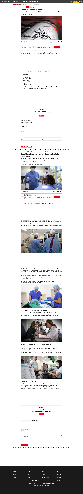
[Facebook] (34, 468)
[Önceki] (20, 4)
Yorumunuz (26, 429)
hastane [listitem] (22, 420)
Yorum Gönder (24, 146)
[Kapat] (61, 45)
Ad (22, 139)
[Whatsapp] (49, 468)
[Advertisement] (41, 63)
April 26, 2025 (43, 88)
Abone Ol (41, 115)
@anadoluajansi (55, 86)
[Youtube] (46, 468)
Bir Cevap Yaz (24, 126)
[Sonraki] (21, 4)
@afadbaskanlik (42, 86)
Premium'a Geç (77, 1)
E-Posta (43, 139)
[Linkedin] (43, 468)
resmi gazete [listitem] (28, 420)
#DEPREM (25, 74)
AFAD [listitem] (22, 122)
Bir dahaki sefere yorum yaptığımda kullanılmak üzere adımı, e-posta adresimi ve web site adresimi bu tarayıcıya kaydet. (39, 442)
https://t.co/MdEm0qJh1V (32, 86)
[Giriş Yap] (81, 2)
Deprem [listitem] (26, 122)
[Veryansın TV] (6, 1)
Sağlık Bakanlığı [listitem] (34, 420)
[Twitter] (37, 468)
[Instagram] (40, 468)
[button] (30, 7)
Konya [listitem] (30, 122)
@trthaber (48, 86)
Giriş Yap (30, 146)
